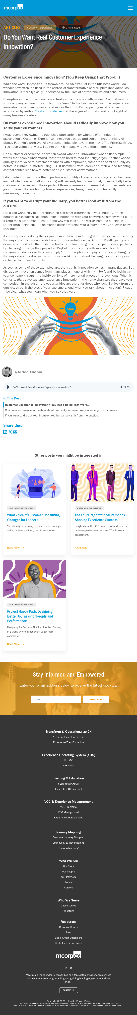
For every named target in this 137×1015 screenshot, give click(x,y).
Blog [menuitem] (68, 932)
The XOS (68, 760)
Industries (68, 910)
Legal (71, 1000)
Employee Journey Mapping (69, 842)
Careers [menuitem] (68, 887)
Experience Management (68, 817)
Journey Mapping (68, 832)
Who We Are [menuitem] (68, 861)
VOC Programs (68, 806)
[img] (121, 387)
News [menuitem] (68, 882)
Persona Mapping (68, 848)
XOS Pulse (68, 765)
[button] (8, 387)
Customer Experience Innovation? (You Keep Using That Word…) (47, 405)
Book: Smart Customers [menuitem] (68, 937)
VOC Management (68, 812)
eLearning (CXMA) (68, 783)
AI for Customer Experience (68, 737)
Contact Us (68, 990)
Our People (68, 871)
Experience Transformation (68, 742)
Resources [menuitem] (69, 921)
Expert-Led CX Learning (68, 789)
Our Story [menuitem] (68, 866)
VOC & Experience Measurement (68, 801)
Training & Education (68, 778)
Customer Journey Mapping (68, 837)
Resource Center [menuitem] (68, 927)
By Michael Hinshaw (28, 372)
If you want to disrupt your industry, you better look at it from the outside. (52, 415)
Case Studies (68, 905)
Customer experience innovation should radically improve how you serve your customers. (61, 410)
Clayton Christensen (49, 111)
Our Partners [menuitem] (68, 876)
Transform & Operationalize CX (69, 731)
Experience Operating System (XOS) (68, 755)
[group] (68, 387)
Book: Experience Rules (68, 943)
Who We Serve (69, 900)
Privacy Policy (83, 1000)
